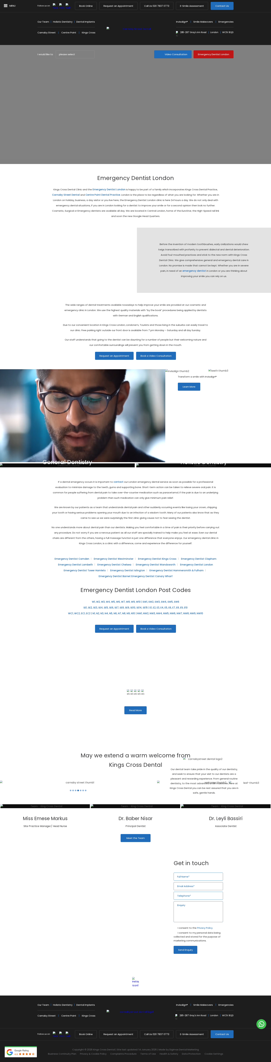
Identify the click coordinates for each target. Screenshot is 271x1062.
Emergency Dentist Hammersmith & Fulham (176, 570)
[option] (193, 681)
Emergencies (226, 21)
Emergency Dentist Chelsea (114, 564)
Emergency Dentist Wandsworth (155, 564)
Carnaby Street (46, 32)
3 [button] (135, 720)
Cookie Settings (214, 1053)
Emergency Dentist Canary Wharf (152, 576)
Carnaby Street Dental (66, 194)
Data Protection (191, 1053)
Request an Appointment (118, 6)
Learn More (189, 386)
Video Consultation (176, 54)
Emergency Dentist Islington (127, 570)
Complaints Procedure (123, 1053)
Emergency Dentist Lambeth (75, 564)
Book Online (86, 6)
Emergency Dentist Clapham (198, 558)
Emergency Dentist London (213, 54)
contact (118, 481)
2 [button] (132, 720)
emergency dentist (194, 270)
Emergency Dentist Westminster (113, 558)
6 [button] (83, 790)
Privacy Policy (205, 928)
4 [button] (138, 720)
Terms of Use (148, 1053)
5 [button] (141, 720)
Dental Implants (85, 21)
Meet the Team (135, 838)
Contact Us (222, 6)
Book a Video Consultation (156, 355)
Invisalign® (182, 21)
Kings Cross (88, 32)
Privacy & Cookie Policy (93, 1053)
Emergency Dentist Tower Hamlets (85, 570)
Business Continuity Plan (62, 1053)
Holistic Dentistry (62, 21)
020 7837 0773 (156, 6)
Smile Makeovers (203, 21)
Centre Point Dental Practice (102, 194)
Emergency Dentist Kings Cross (157, 558)
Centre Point (68, 32)
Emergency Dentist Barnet (115, 576)
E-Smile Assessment (192, 6)
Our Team (43, 21)
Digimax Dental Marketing (184, 1049)
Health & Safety (169, 1053)
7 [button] (85, 790)
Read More (135, 710)
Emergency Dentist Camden (72, 558)
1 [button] (130, 720)
